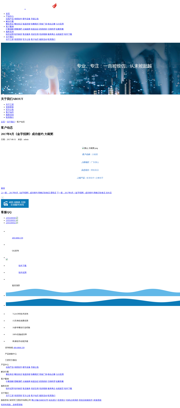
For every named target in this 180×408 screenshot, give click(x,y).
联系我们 (51, 39)
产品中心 (10, 16)
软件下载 (68, 34)
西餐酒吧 (18, 29)
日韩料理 (51, 29)
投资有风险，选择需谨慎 (12, 405)
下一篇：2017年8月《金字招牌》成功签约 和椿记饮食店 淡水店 (84, 193)
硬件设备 (26, 19)
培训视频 (43, 34)
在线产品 (10, 19)
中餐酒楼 (10, 29)
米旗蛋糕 (97, 400)
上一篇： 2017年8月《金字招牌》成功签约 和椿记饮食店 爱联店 (28, 193)
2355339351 (11, 220)
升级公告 (35, 19)
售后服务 (26, 34)
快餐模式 (35, 24)
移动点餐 (51, 24)
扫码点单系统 (72, 400)
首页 (8, 14)
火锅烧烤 (26, 29)
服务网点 (51, 34)
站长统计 (53, 400)
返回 (3, 188)
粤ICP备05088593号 (39, 400)
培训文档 (35, 34)
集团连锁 (26, 24)
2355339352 (11, 223)
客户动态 (35, 39)
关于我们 (10, 37)
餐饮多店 (18, 24)
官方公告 (26, 39)
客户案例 (10, 26)
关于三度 (10, 39)
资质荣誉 (18, 39)
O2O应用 (60, 24)
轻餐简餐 (60, 29)
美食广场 (43, 24)
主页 (3, 122)
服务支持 (10, 32)
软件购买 (18, 34)
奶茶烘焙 (43, 29)
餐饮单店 (10, 24)
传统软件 (18, 19)
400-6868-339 (18, 348)
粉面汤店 (35, 29)
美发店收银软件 (86, 400)
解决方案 (10, 21)
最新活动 (43, 39)
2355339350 (11, 218)
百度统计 (62, 400)
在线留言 (60, 34)
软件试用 (10, 34)
